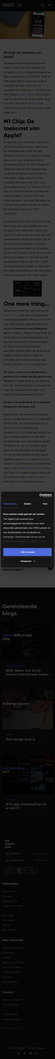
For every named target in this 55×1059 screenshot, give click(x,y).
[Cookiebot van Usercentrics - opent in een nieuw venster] (39, 495)
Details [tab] (27, 503)
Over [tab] (45, 503)
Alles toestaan (28, 552)
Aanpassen (25, 561)
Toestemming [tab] (10, 503)
